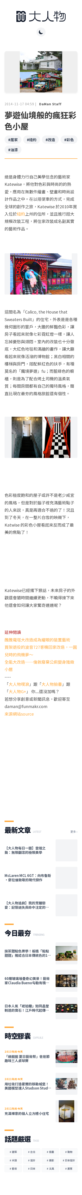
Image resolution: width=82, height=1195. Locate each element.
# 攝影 (50, 1160)
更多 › (73, 831)
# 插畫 (50, 1152)
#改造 (50, 139)
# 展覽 (68, 1168)
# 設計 (31, 1160)
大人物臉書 (51, 684)
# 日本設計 (69, 1160)
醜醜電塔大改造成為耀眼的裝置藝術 (37, 640)
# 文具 (50, 1168)
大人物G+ (17, 691)
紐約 (21, 214)
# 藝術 (13, 1168)
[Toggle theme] (41, 32)
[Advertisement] (41, 765)
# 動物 (68, 1152)
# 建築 (13, 1152)
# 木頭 (13, 1160)
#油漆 (13, 149)
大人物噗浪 (19, 684)
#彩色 (69, 139)
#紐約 (31, 139)
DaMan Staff (50, 104)
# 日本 (31, 1168)
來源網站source (19, 714)
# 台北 (31, 1152)
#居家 (13, 139)
